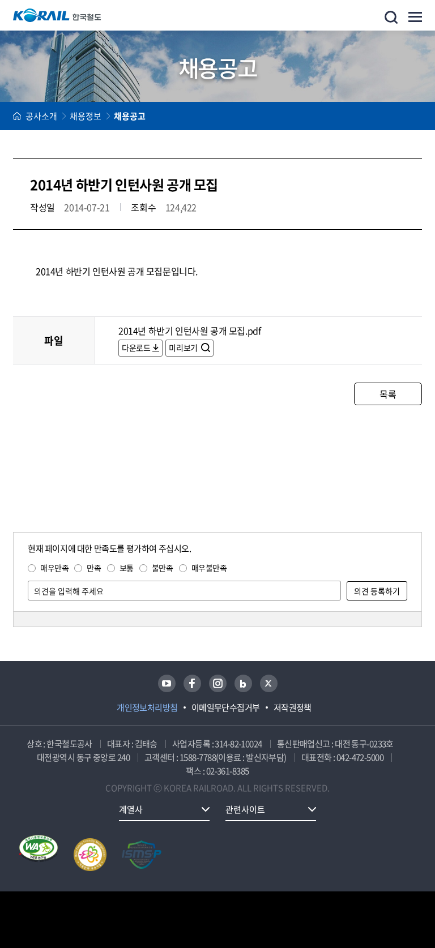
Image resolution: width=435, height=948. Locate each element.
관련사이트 (245, 809)
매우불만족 (209, 567)
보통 (127, 567)
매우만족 (54, 567)
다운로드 (136, 347)
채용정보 (85, 116)
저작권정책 (293, 707)
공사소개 (41, 116)
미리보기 (184, 347)
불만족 (162, 567)
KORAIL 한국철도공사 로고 (57, 15)
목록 (387, 394)
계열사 (131, 809)
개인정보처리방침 (147, 707)
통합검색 (391, 17)
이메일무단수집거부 (225, 707)
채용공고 (130, 116)
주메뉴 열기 (415, 17)
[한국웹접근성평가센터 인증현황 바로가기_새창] (38, 854)
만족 (94, 567)
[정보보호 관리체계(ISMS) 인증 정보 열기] (141, 854)
